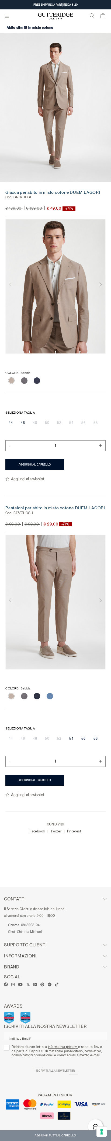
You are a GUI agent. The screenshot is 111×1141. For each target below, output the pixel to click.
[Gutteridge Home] (55, 16)
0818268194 (30, 925)
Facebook (38, 831)
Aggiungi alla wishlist (27, 479)
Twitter (57, 831)
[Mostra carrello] (103, 17)
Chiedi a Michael (29, 932)
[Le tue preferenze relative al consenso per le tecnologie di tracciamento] (101, 1131)
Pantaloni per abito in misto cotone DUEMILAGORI (55, 507)
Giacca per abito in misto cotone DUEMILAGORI (52, 192)
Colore (17, 373)
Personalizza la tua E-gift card (55, 4)
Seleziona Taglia (20, 412)
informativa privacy (63, 1047)
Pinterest (74, 831)
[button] (12, 286)
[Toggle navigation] (6, 16)
